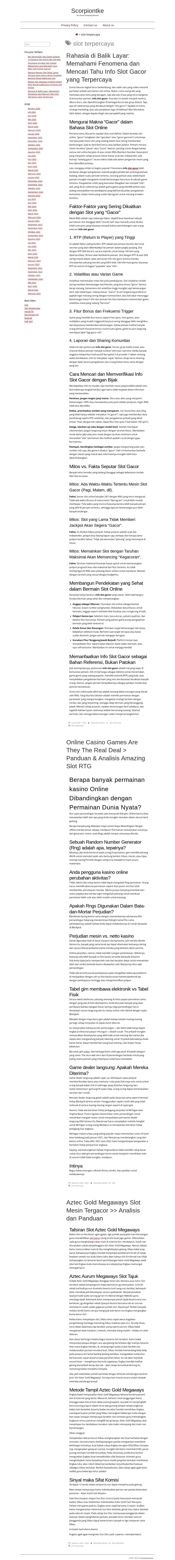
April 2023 (32, 253)
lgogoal (28, 318)
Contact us (90, 25)
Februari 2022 (34, 293)
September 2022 (35, 279)
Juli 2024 (32, 199)
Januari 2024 (33, 221)
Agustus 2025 (34, 152)
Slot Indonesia (115, 723)
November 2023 (35, 228)
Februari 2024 (34, 217)
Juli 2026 (32, 112)
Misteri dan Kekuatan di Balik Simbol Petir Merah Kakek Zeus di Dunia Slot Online (45, 84)
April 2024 (32, 210)
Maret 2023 (33, 257)
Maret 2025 (33, 170)
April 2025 (32, 166)
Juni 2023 (32, 246)
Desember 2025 (35, 137)
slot (26, 304)
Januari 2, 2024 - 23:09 (80, 1543)
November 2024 (35, 184)
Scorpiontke (87, 10)
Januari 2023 (33, 264)
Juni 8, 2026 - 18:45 (79, 723)
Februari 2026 (34, 130)
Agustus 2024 (34, 195)
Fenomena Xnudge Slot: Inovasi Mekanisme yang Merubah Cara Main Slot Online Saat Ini (42, 66)
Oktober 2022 (34, 275)
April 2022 (32, 286)
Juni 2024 (32, 202)
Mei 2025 (32, 163)
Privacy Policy (69, 25)
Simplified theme (147, 1558)
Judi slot (28, 321)
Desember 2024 (35, 181)
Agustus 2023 (34, 239)
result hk (28, 311)
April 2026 (32, 123)
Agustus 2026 (34, 108)
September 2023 (35, 235)
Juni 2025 (32, 159)
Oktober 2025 (34, 145)
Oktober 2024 (34, 188)
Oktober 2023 (34, 232)
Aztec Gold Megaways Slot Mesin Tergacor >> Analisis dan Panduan (103, 1210)
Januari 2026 (33, 134)
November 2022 (35, 272)
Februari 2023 (34, 261)
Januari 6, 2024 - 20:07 (80, 1183)
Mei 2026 (32, 119)
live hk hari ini (31, 314)
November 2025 (35, 141)
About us (108, 25)
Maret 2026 (33, 126)
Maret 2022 (33, 290)
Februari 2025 (34, 174)
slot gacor (133, 168)
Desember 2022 (35, 268)
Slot (113, 1183)
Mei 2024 (32, 206)
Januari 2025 (33, 177)
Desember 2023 (35, 224)
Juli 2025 (32, 155)
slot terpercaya (77, 725)
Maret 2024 (33, 213)
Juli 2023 (32, 242)
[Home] (76, 34)
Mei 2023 (32, 250)
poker (87, 1051)
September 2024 (35, 192)
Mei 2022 (32, 282)
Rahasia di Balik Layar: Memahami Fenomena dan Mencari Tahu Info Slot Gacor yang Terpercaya (43, 94)
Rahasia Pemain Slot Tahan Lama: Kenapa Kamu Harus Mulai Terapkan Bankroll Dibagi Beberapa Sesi (45, 75)
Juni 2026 (32, 115)
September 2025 (35, 148)
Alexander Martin (98, 723)
